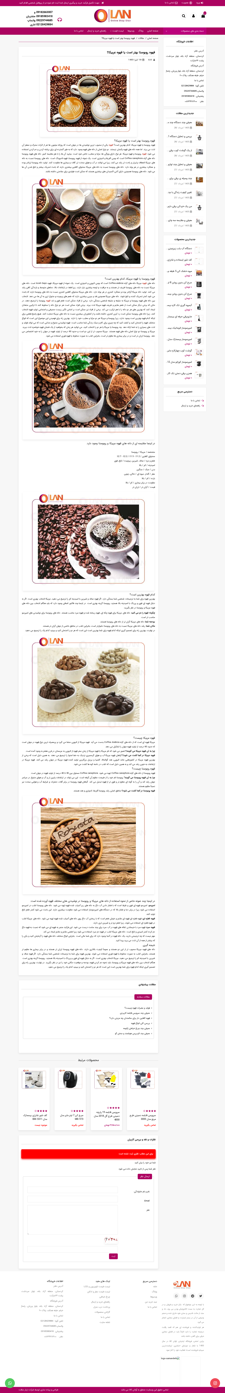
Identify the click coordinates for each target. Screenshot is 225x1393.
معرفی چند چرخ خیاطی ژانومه (136, 1028)
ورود (198, 2)
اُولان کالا (132, 1390)
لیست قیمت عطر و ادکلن (98, 1291)
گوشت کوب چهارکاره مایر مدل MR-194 (179, 351)
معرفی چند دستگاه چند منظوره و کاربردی (179, 122)
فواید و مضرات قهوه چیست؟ (137, 1008)
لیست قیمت (118, 31)
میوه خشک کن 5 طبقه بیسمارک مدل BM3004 (179, 271)
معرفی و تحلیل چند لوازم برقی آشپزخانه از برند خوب (179, 164)
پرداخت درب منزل (101, 1307)
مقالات (141, 38)
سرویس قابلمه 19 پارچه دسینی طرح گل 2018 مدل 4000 (107, 1116)
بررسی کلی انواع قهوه (140, 1023)
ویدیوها (131, 31)
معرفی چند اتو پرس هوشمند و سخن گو (132, 1033)
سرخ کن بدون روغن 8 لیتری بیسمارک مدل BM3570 (179, 283)
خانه (155, 1286)
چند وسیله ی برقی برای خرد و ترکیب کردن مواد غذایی (179, 178)
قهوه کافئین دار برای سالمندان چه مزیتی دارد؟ (129, 1018)
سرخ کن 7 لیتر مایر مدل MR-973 (71, 1117)
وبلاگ (140, 31)
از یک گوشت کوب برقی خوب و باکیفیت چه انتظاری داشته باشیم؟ (179, 150)
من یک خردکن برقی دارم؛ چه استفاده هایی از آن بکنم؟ (179, 206)
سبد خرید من (151, 1302)
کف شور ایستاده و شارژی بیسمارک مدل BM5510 (179, 260)
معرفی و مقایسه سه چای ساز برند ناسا (179, 220)
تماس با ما (169, 2)
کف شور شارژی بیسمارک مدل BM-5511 (35, 1117)
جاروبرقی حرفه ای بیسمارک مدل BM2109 (179, 317)
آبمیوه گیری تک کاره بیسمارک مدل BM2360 (179, 305)
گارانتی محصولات (102, 1312)
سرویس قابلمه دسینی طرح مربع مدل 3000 (143, 1117)
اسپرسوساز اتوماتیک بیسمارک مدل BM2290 (179, 328)
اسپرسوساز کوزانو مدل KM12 (179, 362)
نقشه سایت (105, 1322)
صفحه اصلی (152, 31)
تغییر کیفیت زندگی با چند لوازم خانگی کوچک (179, 192)
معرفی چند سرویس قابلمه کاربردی (135, 1013)
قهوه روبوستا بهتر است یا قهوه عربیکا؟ (118, 38)
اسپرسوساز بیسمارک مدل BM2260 (179, 339)
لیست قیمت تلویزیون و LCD (97, 1286)
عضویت (185, 2)
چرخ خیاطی (104, 1297)
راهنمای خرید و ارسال (96, 31)
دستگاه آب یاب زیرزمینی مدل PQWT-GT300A (179, 248)
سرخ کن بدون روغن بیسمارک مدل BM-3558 (179, 294)
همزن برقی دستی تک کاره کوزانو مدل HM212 (179, 373)
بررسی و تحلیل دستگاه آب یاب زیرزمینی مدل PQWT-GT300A (179, 136)
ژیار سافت (23, 1390)
